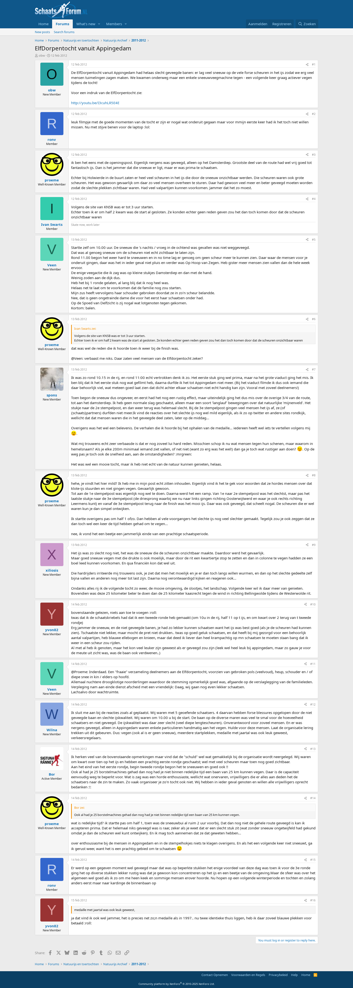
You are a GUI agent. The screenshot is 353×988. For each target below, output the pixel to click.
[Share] (307, 64)
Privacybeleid (278, 975)
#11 (313, 664)
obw (42, 55)
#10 (313, 604)
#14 (313, 798)
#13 (313, 749)
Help (294, 975)
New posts (42, 32)
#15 (313, 860)
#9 (314, 545)
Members (114, 23)
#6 (314, 319)
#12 (313, 704)
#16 (313, 900)
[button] (99, 23)
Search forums (64, 32)
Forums (62, 23)
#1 (314, 64)
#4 (314, 199)
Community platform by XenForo (177, 984)
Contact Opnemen (214, 975)
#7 (314, 369)
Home (43, 23)
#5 (314, 240)
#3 (314, 155)
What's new (85, 23)
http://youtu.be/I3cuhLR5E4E (95, 102)
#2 (314, 114)
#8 (314, 475)
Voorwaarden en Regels (248, 975)
